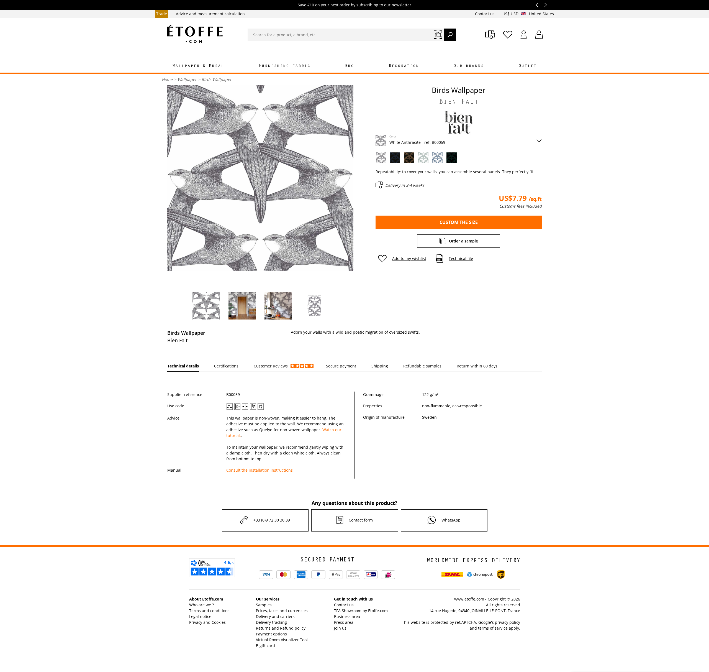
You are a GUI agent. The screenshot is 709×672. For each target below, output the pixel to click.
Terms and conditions (209, 610)
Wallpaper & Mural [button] (198, 66)
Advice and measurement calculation (210, 13)
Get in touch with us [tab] (353, 599)
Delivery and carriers (275, 616)
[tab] (183, 366)
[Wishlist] (508, 34)
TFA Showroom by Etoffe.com (361, 610)
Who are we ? (201, 604)
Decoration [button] (404, 66)
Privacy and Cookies (207, 622)
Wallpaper (187, 79)
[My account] (524, 34)
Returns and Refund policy (280, 628)
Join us (340, 628)
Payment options (271, 634)
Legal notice (200, 616)
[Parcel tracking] (490, 34)
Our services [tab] (267, 599)
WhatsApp (451, 520)
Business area (347, 616)
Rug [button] (349, 66)
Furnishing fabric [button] (284, 66)
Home (167, 79)
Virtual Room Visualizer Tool (282, 639)
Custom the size (459, 222)
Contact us (485, 13)
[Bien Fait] (458, 122)
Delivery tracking (271, 622)
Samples (264, 604)
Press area (343, 622)
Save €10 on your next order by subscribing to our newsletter (354, 4)
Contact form (361, 520)
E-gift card (265, 645)
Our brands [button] (468, 66)
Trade (161, 13)
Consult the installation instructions (259, 470)
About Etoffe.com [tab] (206, 599)
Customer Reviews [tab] (271, 366)
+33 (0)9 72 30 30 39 (271, 520)
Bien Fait (459, 102)
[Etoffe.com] (195, 33)
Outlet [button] (527, 66)
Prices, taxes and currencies (282, 610)
